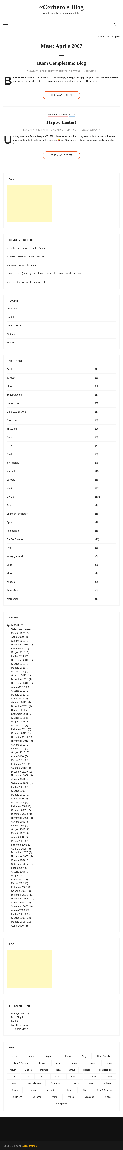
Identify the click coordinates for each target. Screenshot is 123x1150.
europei (76, 1063)
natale (109, 1076)
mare (42, 1076)
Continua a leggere (62, 95)
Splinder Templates (17, 514)
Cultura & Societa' (58, 115)
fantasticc (12, 248)
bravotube (12, 256)
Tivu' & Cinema (15, 539)
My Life (10, 497)
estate (59, 1063)
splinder (107, 1083)
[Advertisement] (29, 203)
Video (10, 573)
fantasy (93, 1063)
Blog (61, 56)
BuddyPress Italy (20, 1013)
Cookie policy (14, 325)
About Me (12, 308)
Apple (10, 369)
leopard (86, 1069)
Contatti (11, 317)
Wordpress (12, 599)
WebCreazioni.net (21, 1025)
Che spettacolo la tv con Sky (31, 282)
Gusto (10, 454)
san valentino (34, 1083)
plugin (14, 1083)
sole (91, 1083)
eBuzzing (12, 428)
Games (10, 437)
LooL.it (14, 1021)
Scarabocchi (57, 1083)
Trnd (9, 548)
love (13, 1076)
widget (108, 1097)
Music (10, 488)
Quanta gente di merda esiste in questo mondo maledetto (52, 273)
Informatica (13, 463)
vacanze (37, 1097)
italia (58, 1069)
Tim (85, 1090)
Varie (72, 115)
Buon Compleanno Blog (61, 63)
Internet (11, 471)
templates (51, 1090)
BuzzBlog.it (17, 1017)
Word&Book (13, 590)
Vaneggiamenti (15, 556)
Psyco (10, 505)
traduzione (17, 1097)
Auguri (49, 1056)
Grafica (10, 445)
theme (70, 1090)
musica (74, 1076)
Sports (10, 522)
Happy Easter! (61, 122)
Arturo (76, 71)
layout (72, 1069)
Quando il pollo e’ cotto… (34, 248)
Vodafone (89, 1097)
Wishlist (11, 342)
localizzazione (105, 1069)
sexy (76, 1083)
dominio (42, 1063)
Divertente (12, 420)
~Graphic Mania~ (20, 1029)
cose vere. (12, 273)
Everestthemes (29, 1146)
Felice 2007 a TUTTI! (32, 256)
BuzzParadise (14, 394)
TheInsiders (13, 531)
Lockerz (11, 480)
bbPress (11, 377)
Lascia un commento (90, 130)
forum (13, 1069)
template (32, 1090)
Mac (28, 1076)
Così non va (13, 403)
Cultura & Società (19, 1063)
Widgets (11, 334)
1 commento (90, 71)
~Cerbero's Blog (61, 7)
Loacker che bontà (27, 265)
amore (15, 1056)
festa (109, 1063)
